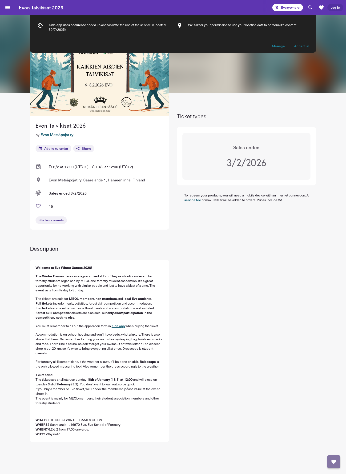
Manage (278, 45)
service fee (192, 199)
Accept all (302, 45)
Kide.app (118, 325)
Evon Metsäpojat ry (56, 134)
